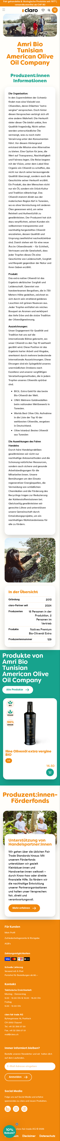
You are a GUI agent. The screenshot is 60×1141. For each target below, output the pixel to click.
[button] (9, 1131)
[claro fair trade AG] (30, 10)
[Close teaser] (16, 1124)
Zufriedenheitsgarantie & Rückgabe (22, 938)
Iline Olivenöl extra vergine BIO (28, 753)
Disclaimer (29, 1135)
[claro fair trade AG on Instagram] (16, 1111)
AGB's (8, 943)
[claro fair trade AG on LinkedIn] (8, 1111)
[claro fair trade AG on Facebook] (24, 1111)
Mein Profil (10, 932)
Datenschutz (47, 1135)
